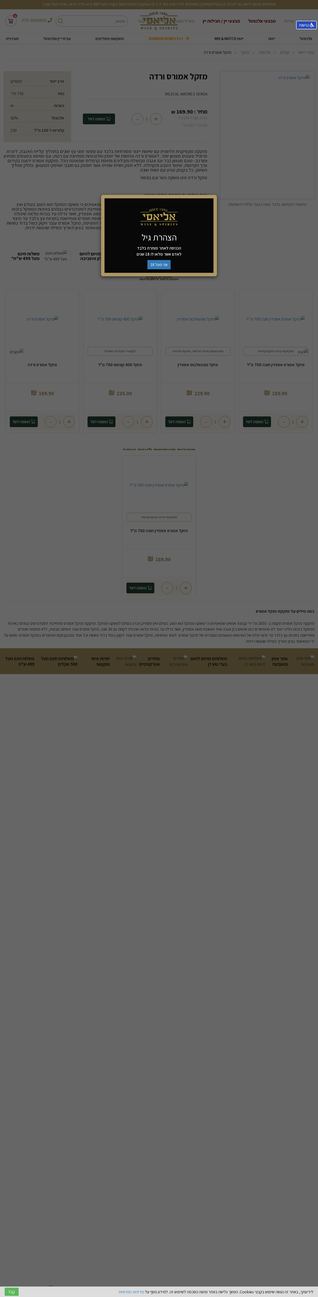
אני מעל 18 (159, 264)
